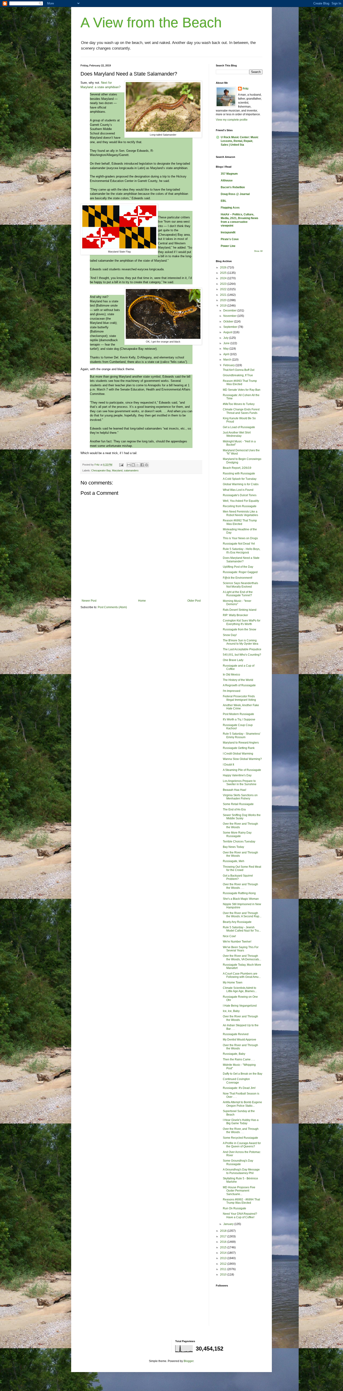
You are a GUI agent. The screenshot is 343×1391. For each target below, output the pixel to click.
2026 (223, 267)
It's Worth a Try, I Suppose (239, 719)
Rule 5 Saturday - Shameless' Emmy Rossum (241, 735)
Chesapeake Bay (101, 470)
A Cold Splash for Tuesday (239, 479)
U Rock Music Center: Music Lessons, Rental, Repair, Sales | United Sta (240, 141)
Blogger (188, 1361)
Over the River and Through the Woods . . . (240, 886)
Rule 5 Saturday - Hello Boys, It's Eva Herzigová (241, 550)
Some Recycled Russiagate (240, 1137)
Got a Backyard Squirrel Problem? (238, 877)
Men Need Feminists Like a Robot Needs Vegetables (240, 513)
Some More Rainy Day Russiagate (237, 834)
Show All (258, 251)
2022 (223, 289)
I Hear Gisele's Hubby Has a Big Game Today (241, 1121)
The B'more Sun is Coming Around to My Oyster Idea (240, 642)
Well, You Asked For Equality (241, 500)
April (226, 354)
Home (142, 600)
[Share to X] (137, 464)
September (230, 327)
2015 (223, 1247)
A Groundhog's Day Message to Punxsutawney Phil (241, 1171)
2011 (223, 1269)
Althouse (227, 180)
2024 (223, 278)
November (230, 316)
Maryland (117, 470)
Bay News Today (233, 847)
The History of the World (238, 680)
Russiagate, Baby (234, 1053)
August (228, 332)
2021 (223, 294)
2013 (223, 1258)
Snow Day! (230, 635)
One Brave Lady (233, 660)
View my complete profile (232, 119)
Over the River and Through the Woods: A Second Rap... (242, 914)
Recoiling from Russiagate (239, 506)
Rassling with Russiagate (239, 473)
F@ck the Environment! (237, 577)
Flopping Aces (230, 207)
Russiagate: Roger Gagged (240, 572)
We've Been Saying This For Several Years (241, 949)
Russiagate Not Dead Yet (239, 543)
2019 (223, 305)
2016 (223, 1241)
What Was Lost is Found (238, 489)
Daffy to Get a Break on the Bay (242, 1073)
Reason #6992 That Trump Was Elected (240, 522)
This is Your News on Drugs (240, 538)
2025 (223, 273)
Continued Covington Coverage (236, 1080)
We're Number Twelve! (237, 941)
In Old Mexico (231, 674)
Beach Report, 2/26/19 (237, 468)
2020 (223, 300)
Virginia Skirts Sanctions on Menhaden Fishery (240, 797)
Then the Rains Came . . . (239, 1059)
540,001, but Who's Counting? (242, 654)
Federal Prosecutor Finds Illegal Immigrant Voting (239, 698)
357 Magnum (229, 173)
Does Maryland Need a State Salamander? (241, 559)
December (230, 310)
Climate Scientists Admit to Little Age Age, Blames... (240, 989)
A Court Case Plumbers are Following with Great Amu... (242, 975)
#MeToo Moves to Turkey (239, 404)
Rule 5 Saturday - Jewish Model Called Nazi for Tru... (242, 929)
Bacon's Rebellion (233, 187)
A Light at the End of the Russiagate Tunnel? (238, 593)
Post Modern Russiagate (238, 714)
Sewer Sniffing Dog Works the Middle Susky (242, 816)
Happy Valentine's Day (237, 775)
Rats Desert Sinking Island (239, 609)
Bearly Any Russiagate (237, 922)
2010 (223, 1274)
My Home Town (232, 982)
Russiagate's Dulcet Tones (239, 495)
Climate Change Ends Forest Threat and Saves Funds (241, 411)
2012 (223, 1263)
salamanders (131, 470)
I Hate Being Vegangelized (240, 1005)
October (228, 321)
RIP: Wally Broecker (235, 615)
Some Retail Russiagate (238, 804)
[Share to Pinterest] (146, 464)
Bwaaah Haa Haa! (234, 789)
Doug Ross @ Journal (235, 194)
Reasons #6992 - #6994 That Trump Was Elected (241, 1201)
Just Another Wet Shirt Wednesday (237, 434)
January (228, 1224)
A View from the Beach (151, 22)
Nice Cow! (229, 936)
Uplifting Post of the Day (238, 566)
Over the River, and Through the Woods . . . (241, 1130)
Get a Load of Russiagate (239, 427)
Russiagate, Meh (233, 861)
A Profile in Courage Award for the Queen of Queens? (242, 1145)
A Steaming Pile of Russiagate (242, 770)
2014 (223, 1252)
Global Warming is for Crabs (241, 484)
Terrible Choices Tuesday (239, 841)
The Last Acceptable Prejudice (242, 649)
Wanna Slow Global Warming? (242, 759)
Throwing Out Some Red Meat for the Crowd (242, 868)
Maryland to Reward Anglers (241, 742)
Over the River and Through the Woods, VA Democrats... (242, 957)
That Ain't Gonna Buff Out (238, 370)
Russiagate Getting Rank (239, 748)
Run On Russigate (234, 1208)
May (226, 348)
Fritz (245, 88)
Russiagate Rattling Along (239, 893)
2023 (223, 283)
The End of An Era (234, 809)
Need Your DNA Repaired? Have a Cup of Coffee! (240, 1215)
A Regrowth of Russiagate (239, 685)
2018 (223, 1230)
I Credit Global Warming (238, 753)
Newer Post (89, 600)
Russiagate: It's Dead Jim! (239, 1088)
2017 (223, 1236)
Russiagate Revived (235, 1034)
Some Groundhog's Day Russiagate (238, 1162)
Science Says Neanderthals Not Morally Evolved (240, 585)
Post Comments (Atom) (112, 607)
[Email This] (128, 464)
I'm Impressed (231, 691)
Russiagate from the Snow (239, 629)
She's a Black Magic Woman (241, 898)
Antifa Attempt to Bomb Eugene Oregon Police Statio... (242, 1104)
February (229, 365)
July (226, 338)
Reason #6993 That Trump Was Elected (240, 382)
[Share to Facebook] (142, 464)
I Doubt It (228, 764)
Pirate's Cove (230, 239)
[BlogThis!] (133, 464)
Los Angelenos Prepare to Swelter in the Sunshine (239, 782)
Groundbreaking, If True (238, 375)
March (227, 359)
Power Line (228, 246)
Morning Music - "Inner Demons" (237, 602)
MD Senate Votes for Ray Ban (241, 389)
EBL (223, 200)
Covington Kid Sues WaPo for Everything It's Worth (241, 622)
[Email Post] (121, 464)
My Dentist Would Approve (239, 1039)
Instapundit (228, 232)
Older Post (194, 600)
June (226, 343)
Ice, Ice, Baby (231, 1011)
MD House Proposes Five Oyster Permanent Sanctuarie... (239, 1191)
